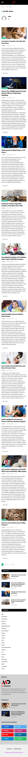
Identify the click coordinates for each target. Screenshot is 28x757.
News (3, 657)
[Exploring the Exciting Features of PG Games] (14, 142)
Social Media (4, 661)
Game (3, 642)
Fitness (3, 254)
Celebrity (4, 623)
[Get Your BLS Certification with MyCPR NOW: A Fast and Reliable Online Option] (14, 461)
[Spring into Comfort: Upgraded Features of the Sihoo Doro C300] (14, 196)
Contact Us (9, 748)
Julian (9, 16)
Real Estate (4, 659)
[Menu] (2, 2)
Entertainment (5, 630)
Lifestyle (4, 654)
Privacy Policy (17, 748)
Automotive (4, 616)
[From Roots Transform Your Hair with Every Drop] (14, 33)
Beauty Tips (4, 619)
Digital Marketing (6, 626)
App (2, 614)
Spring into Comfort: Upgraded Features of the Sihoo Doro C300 (12, 205)
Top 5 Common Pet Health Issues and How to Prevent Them (13, 367)
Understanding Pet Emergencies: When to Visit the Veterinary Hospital (13, 420)
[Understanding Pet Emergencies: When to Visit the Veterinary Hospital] (14, 411)
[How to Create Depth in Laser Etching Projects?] (14, 515)
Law (2, 652)
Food (3, 640)
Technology (4, 88)
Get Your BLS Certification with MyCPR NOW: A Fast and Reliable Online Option (13, 470)
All (2, 147)
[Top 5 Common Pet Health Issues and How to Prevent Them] (14, 358)
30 (12, 564)
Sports (3, 664)
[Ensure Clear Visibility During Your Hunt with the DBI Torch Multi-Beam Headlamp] (14, 83)
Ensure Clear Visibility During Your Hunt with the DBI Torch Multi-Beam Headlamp (13, 93)
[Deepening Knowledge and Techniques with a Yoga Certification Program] (14, 249)
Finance (3, 635)
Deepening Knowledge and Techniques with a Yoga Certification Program (13, 258)
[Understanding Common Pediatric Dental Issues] (14, 306)
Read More (5, 73)
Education (4, 628)
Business (4, 519)
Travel (3, 668)
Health (3, 38)
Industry (3, 649)
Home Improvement (6, 647)
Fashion (3, 633)
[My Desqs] (14, 2)
